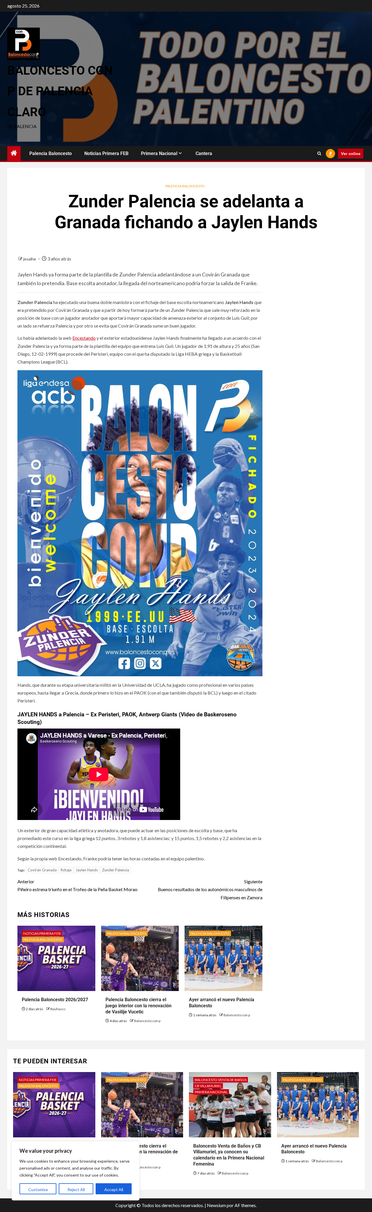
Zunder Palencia (115, 870)
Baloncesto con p (147, 1021)
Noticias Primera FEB (106, 153)
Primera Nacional (159, 153)
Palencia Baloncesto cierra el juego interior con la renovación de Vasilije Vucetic (138, 1006)
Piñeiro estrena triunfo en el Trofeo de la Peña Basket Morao (77, 885)
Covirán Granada (42, 870)
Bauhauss (58, 1009)
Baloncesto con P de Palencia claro (60, 91)
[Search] (319, 153)
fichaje (66, 870)
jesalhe (30, 258)
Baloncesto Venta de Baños (220, 1080)
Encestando (84, 338)
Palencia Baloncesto (50, 153)
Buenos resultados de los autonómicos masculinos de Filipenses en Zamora (210, 889)
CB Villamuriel (208, 1086)
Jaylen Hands (87, 870)
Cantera (204, 153)
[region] (76, 1170)
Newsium (216, 1205)
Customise (38, 1189)
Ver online (350, 153)
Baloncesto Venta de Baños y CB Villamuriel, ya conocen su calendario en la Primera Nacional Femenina (228, 1155)
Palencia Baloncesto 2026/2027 (55, 999)
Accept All (113, 1189)
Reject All (76, 1189)
